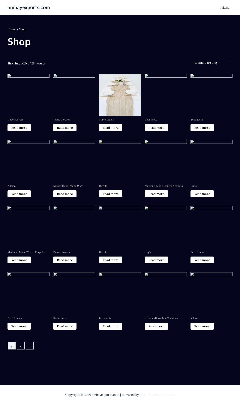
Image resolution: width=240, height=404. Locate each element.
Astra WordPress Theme (157, 395)
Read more (19, 127)
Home (12, 29)
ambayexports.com (29, 7)
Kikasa (225, 7)
